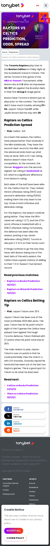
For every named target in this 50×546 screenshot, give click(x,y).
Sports (32, 479)
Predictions (33, 500)
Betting (32, 504)
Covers (6, 490)
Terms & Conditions (12, 449)
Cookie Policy (15, 538)
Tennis (32, 496)
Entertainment (9, 494)
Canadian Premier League (10, 484)
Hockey (32, 491)
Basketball (33, 487)
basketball (33, 171)
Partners (7, 479)
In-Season (13, 80)
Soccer (32, 483)
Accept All (14, 530)
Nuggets (18, 167)
